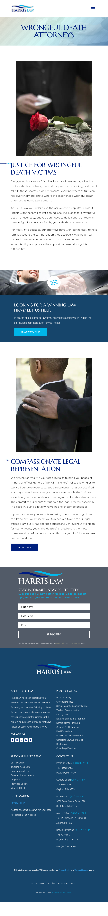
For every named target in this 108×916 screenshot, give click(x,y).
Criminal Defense (64, 702)
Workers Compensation (67, 710)
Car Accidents (17, 763)
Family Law (62, 715)
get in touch (24, 547)
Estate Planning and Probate (70, 719)
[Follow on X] (17, 740)
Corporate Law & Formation (70, 740)
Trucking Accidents (20, 767)
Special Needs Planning (68, 723)
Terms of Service (75, 643)
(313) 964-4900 (77, 796)
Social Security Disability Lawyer (72, 706)
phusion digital (62, 892)
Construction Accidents (22, 775)
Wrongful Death (18, 788)
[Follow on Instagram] (21, 740)
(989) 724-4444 (82, 830)
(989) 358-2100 (78, 813)
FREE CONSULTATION (30, 332)
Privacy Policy (60, 643)
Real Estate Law (64, 731)
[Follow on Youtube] (30, 740)
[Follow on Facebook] (12, 740)
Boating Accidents (20, 771)
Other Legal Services (66, 748)
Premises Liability (19, 784)
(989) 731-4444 (79, 779)
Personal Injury (63, 698)
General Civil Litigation (67, 727)
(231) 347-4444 (80, 763)
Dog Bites (15, 780)
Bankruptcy (62, 744)
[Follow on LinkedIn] (26, 740)
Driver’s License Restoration (69, 736)
